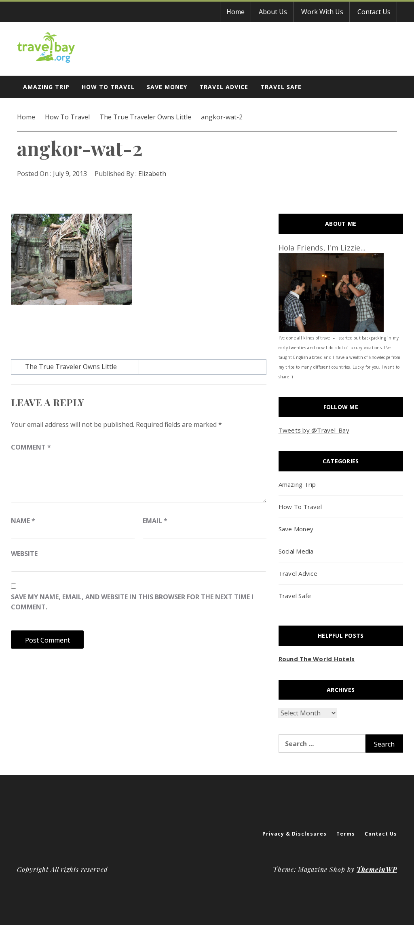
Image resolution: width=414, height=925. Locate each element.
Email (155, 520)
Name (23, 520)
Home (235, 11)
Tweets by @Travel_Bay (314, 430)
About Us (273, 11)
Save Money (167, 87)
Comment (31, 447)
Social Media (296, 551)
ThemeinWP (377, 869)
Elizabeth (152, 173)
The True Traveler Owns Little (71, 366)
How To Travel (108, 87)
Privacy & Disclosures (294, 833)
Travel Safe (281, 87)
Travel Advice (223, 87)
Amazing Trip (46, 87)
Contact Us (374, 11)
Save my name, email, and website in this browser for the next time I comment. (132, 602)
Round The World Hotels (317, 659)
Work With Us (322, 11)
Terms (345, 833)
